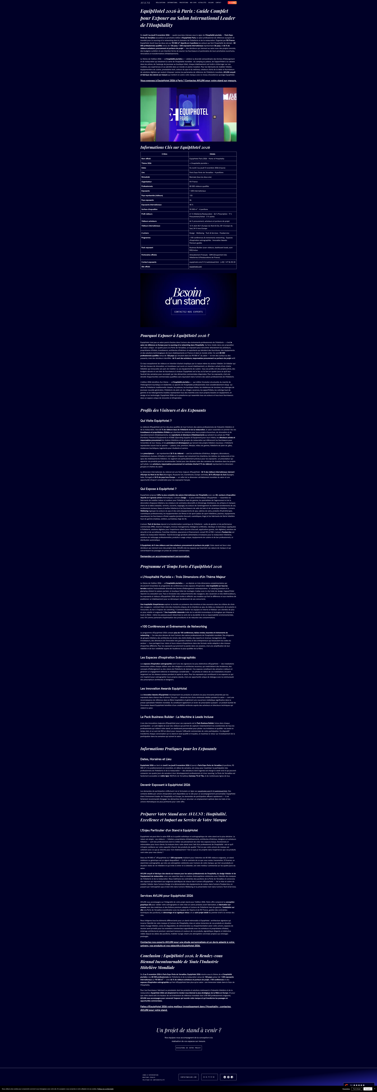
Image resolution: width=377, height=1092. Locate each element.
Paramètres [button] (346, 1089)
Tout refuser (357, 1089)
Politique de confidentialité (105, 1089)
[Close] (374, 1088)
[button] (202, 2)
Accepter (368, 1089)
